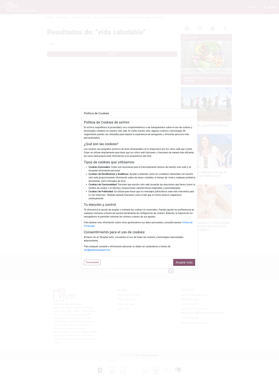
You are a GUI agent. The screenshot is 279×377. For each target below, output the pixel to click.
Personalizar (92, 262)
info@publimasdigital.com (97, 250)
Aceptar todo (184, 262)
